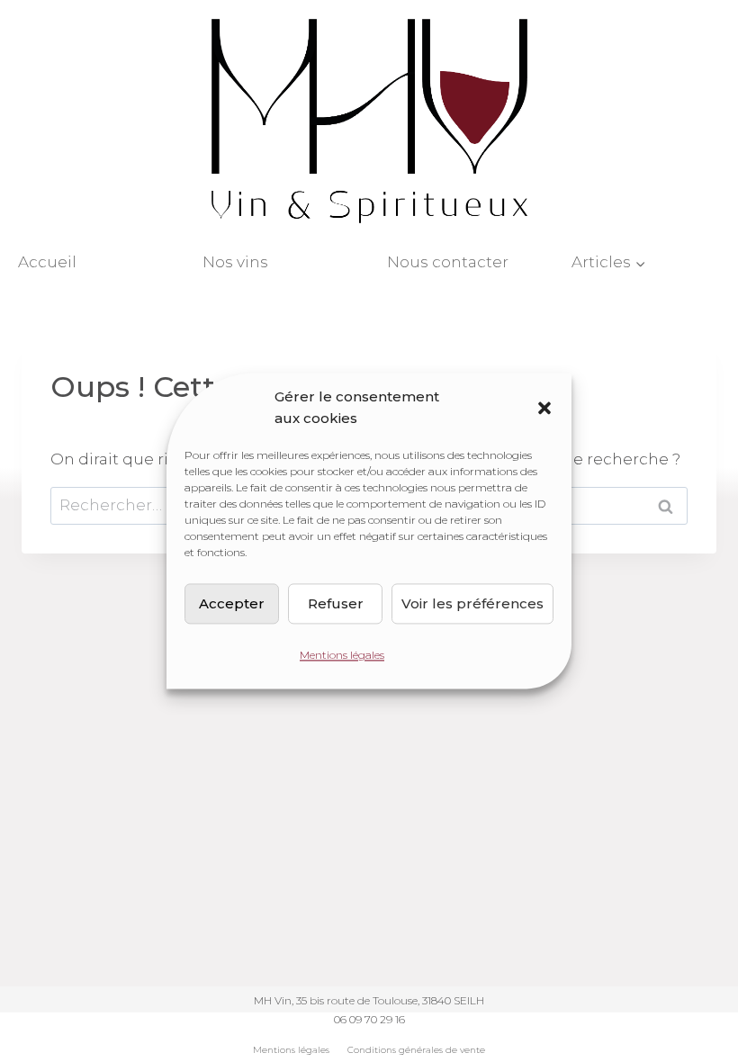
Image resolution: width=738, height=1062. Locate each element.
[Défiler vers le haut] (706, 942)
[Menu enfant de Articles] (646, 262)
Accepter (232, 603)
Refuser (336, 603)
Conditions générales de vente (416, 1050)
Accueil (47, 262)
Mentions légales (342, 655)
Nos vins (235, 262)
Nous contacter (447, 262)
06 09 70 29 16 (369, 1019)
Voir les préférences (472, 603)
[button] (545, 408)
